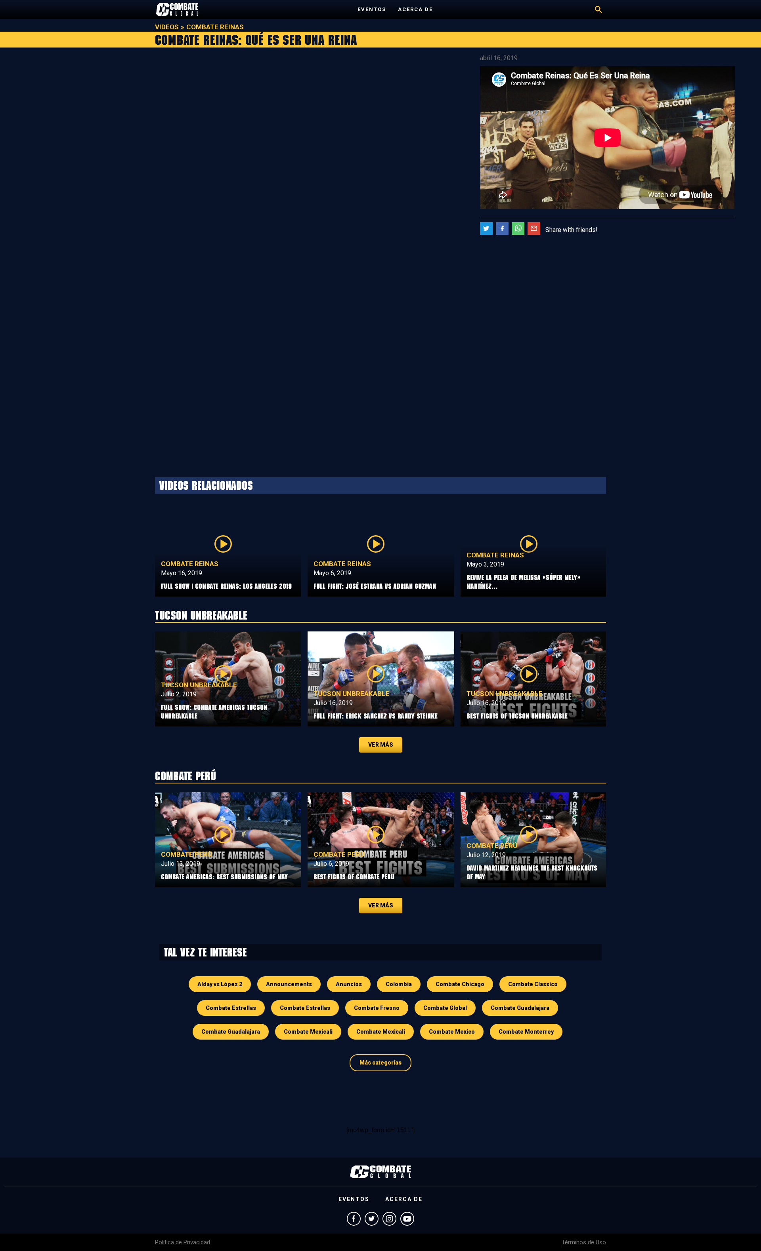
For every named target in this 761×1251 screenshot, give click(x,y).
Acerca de (415, 9)
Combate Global (445, 1008)
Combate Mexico (452, 1032)
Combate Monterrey (526, 1032)
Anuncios (349, 984)
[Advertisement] (238, 108)
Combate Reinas (189, 564)
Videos (167, 27)
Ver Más (380, 744)
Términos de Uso (584, 1242)
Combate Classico (533, 984)
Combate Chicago (460, 984)
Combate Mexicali (308, 1032)
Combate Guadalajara (520, 1008)
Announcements (289, 984)
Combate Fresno (377, 1008)
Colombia (399, 984)
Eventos (372, 9)
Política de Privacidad (182, 1242)
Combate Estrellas (231, 1008)
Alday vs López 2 (219, 984)
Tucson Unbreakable (199, 685)
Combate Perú (186, 854)
